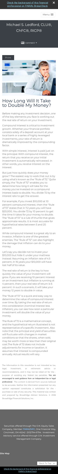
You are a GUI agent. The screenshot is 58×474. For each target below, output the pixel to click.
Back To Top (45, 463)
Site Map (5, 453)
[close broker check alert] (54, 2)
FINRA (26, 429)
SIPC (32, 429)
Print (8, 57)
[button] (48, 14)
